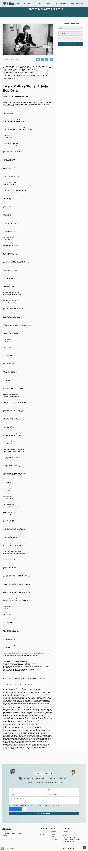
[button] (38, 59)
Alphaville (65, 831)
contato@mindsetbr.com (68, 841)
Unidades (72, 3)
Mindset (19, 3)
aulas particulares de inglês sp (26, 684)
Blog (77, 3)
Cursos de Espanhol (51, 3)
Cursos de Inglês (28, 3)
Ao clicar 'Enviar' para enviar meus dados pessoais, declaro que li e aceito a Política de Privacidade (35, 805)
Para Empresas (64, 3)
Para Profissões (39, 3)
